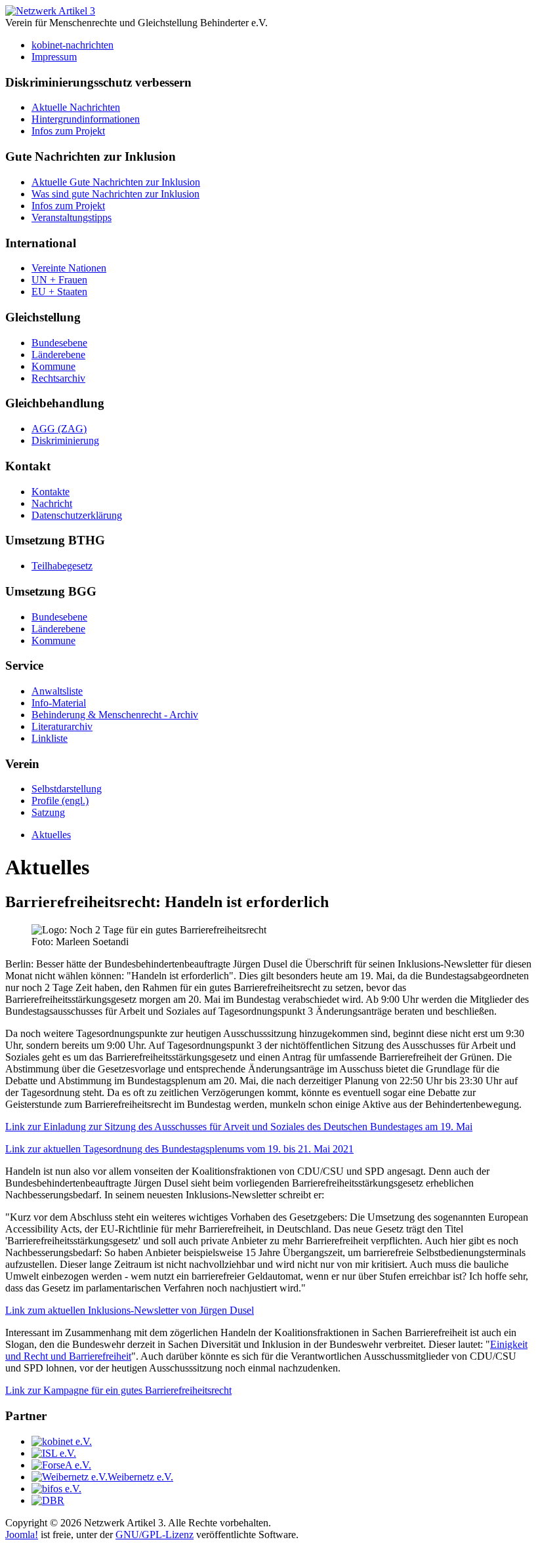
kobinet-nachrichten (72, 45)
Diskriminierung (65, 440)
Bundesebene (59, 342)
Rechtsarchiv (58, 378)
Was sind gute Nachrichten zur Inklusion (115, 193)
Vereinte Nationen (68, 268)
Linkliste (49, 738)
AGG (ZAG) (59, 428)
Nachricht (51, 503)
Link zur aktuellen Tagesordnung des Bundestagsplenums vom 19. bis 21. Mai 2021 (179, 1148)
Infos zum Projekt (68, 130)
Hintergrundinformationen (85, 119)
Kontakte (50, 491)
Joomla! (21, 1534)
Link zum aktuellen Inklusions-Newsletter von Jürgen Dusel (129, 1310)
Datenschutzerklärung (76, 515)
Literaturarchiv (62, 726)
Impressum (54, 56)
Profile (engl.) (60, 800)
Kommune (53, 366)
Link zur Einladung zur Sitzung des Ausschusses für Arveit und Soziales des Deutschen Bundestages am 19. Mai (238, 1126)
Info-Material (58, 702)
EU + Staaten (59, 291)
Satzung (48, 812)
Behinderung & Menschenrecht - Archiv (114, 714)
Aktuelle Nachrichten (75, 107)
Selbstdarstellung (66, 788)
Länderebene (58, 354)
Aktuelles (51, 834)
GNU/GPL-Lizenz (154, 1534)
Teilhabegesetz (62, 565)
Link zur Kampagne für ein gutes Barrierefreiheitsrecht (118, 1390)
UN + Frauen (59, 279)
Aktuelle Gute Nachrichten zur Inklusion (115, 182)
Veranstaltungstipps (71, 217)
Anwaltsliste (57, 691)
